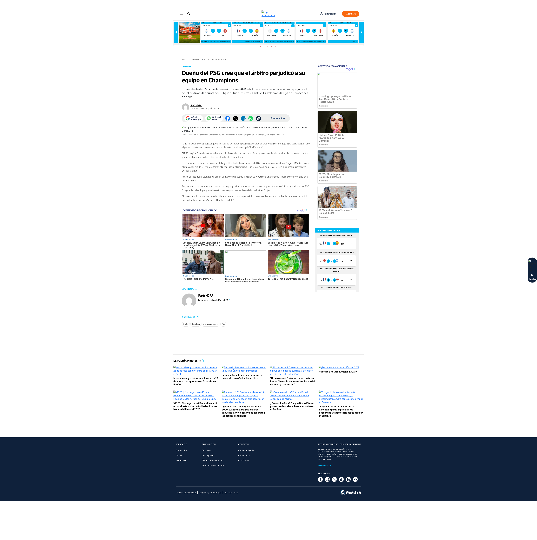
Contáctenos (244, 455)
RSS (236, 492)
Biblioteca (206, 450)
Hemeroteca (181, 460)
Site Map (227, 492)
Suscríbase (351, 13)
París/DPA (196, 105)
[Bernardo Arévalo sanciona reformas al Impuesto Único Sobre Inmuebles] (244, 369)
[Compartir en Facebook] (227, 118)
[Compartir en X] (235, 118)
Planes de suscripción (212, 460)
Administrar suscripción (213, 465)
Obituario (180, 455)
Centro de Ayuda (246, 450)
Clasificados (244, 460)
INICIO (184, 59)
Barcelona (196, 324)
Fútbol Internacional (215, 59)
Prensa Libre (181, 450)
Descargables (208, 455)
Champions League (211, 324)
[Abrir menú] (181, 14)
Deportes (196, 59)
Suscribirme (323, 465)
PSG (223, 324)
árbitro (186, 324)
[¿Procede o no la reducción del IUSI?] (339, 367)
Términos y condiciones (210, 492)
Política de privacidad (186, 492)
